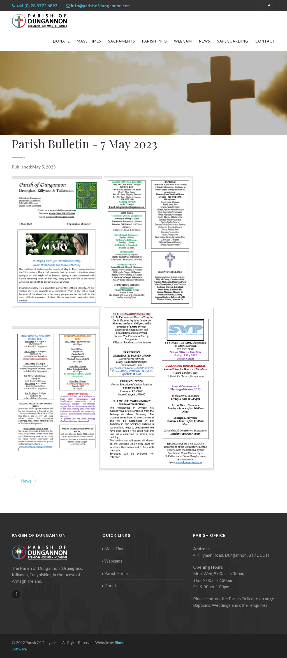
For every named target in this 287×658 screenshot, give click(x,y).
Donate (61, 41)
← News (23, 480)
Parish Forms (116, 573)
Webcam (183, 41)
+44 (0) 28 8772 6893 (36, 5)
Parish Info (154, 41)
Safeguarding (232, 41)
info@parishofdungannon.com (101, 5)
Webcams (113, 560)
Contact (265, 41)
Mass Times (89, 41)
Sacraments (121, 41)
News (204, 41)
